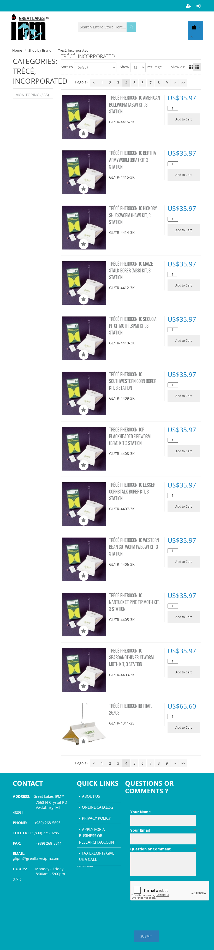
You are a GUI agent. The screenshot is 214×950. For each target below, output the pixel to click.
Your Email (163, 830)
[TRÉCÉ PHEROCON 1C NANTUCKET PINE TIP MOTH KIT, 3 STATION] (84, 615)
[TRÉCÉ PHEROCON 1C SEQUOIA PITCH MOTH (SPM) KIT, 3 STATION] (84, 338)
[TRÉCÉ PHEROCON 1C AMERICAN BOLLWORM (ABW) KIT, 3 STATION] (84, 117)
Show (124, 66)
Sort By (67, 66)
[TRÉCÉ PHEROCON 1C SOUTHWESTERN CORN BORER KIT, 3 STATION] (84, 394)
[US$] (194, 26)
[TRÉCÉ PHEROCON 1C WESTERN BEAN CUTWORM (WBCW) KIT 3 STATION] (84, 559)
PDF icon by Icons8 (85, 867)
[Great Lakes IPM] (30, 27)
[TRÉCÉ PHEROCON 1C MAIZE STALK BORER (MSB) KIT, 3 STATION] (84, 283)
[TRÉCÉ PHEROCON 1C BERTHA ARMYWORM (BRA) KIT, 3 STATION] (84, 172)
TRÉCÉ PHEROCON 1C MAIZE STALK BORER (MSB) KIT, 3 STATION (131, 271)
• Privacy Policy (95, 819)
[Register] (188, 5)
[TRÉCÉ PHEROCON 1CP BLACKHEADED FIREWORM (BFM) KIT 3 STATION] (84, 449)
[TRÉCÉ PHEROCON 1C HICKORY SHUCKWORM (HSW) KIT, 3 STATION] (84, 227)
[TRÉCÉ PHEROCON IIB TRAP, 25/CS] (84, 725)
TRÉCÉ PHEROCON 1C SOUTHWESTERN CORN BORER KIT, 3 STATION (132, 381)
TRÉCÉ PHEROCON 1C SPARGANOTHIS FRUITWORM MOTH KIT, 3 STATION (131, 658)
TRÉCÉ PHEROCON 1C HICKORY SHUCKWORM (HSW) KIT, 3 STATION (133, 215)
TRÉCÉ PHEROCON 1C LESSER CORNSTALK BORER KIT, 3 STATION (132, 492)
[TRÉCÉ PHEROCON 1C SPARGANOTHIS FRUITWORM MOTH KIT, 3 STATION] (84, 670)
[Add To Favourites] (83, 134)
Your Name (163, 811)
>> (183, 82)
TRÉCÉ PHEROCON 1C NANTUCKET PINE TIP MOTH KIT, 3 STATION (134, 602)
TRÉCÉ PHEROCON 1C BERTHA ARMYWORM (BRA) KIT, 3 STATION (132, 160)
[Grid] (191, 67)
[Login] (198, 5)
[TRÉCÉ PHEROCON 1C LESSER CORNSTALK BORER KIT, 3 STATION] (84, 504)
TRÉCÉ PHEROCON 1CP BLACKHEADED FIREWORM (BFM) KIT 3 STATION (130, 437)
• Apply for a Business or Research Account (97, 836)
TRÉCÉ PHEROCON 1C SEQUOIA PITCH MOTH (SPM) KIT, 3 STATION (133, 326)
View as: (178, 66)
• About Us (89, 797)
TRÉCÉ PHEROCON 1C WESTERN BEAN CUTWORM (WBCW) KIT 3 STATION (134, 547)
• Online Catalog (96, 808)
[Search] (131, 27)
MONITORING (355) (32, 94)
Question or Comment (163, 849)
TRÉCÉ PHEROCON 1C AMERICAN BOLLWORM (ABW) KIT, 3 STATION (134, 105)
